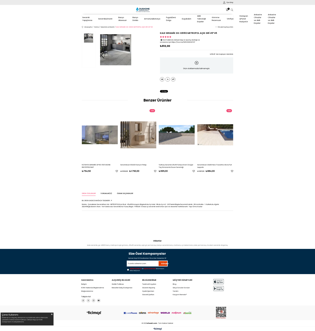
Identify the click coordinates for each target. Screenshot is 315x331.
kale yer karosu (200, 245)
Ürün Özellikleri (89, 193)
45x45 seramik (135, 245)
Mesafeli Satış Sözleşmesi (122, 288)
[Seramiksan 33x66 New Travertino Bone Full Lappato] (215, 135)
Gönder (164, 263)
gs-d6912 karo (104, 245)
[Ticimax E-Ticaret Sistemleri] (157, 329)
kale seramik (92, 245)
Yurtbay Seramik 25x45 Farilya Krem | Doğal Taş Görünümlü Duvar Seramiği (176, 166)
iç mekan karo (187, 245)
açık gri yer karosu (148, 245)
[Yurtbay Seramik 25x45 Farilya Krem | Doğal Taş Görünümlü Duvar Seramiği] (177, 135)
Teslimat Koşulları (149, 284)
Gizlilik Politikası (118, 284)
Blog (174, 284)
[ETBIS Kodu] (221, 313)
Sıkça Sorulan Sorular (181, 288)
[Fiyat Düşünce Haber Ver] (167, 79)
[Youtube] (99, 300)
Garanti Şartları (148, 295)
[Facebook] (83, 300)
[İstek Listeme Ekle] (162, 79)
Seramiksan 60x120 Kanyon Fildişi (133, 165)
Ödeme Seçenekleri (125, 193)
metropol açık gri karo (119, 245)
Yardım (175, 291)
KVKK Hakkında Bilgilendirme (92, 288)
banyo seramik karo (165, 245)
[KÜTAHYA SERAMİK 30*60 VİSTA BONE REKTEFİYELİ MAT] (100, 135)
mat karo (177, 245)
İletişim (84, 284)
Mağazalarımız (87, 291)
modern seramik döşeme (217, 245)
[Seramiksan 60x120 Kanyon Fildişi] (138, 135)
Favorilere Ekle (117, 171)
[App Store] (218, 281)
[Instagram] (93, 300)
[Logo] (94, 313)
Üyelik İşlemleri (148, 291)
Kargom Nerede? (180, 295)
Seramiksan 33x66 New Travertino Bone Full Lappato (214, 166)
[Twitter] (88, 300)
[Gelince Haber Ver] (173, 79)
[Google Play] (218, 288)
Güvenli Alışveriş (148, 288)
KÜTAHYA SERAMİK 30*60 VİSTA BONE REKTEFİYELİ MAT (96, 166)
